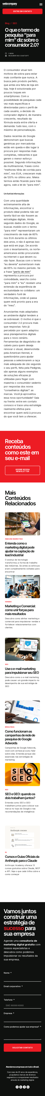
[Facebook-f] (24, 1087)
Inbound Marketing (14, 539)
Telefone (8, 1000)
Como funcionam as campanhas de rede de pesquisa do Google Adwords (20, 737)
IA (6, 852)
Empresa (8, 1013)
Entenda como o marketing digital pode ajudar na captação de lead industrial (19, 549)
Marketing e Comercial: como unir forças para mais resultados (20, 610)
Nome (7, 973)
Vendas (8, 602)
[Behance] (28, 1087)
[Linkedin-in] (20, 1087)
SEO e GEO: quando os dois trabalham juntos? (20, 796)
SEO (15, 23)
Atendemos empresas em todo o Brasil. (22, 1067)
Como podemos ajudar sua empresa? (22, 1027)
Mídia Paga (9, 727)
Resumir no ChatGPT (18, 56)
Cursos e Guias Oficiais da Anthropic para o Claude (22, 858)
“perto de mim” (22, 271)
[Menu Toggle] (40, 4)
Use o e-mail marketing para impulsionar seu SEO (22, 671)
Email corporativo (12, 986)
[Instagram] (17, 1087)
